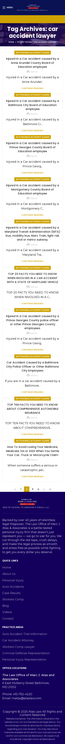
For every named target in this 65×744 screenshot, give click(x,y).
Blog (5, 606)
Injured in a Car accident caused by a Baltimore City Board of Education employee (32, 105)
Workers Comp (13, 599)
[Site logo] (32, 7)
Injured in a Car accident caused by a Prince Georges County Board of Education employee (32, 147)
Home (11, 42)
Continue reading (32, 88)
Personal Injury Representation (24, 659)
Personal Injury (13, 580)
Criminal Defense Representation (26, 653)
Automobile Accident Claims (32, 52)
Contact (8, 618)
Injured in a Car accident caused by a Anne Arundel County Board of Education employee (32, 63)
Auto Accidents (13, 586)
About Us (8, 574)
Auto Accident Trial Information (24, 634)
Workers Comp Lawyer (18, 647)
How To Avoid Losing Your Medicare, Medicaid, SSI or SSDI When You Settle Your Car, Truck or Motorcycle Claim (32, 451)
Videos (7, 612)
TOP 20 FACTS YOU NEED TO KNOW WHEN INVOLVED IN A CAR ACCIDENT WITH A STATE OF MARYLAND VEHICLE (32, 278)
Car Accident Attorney (18, 640)
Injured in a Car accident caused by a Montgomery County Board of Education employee (32, 189)
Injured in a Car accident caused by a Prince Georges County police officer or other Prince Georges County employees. (32, 322)
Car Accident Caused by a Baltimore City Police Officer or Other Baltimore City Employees (32, 366)
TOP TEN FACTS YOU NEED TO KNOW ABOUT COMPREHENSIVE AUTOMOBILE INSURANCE (33, 409)
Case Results (11, 593)
